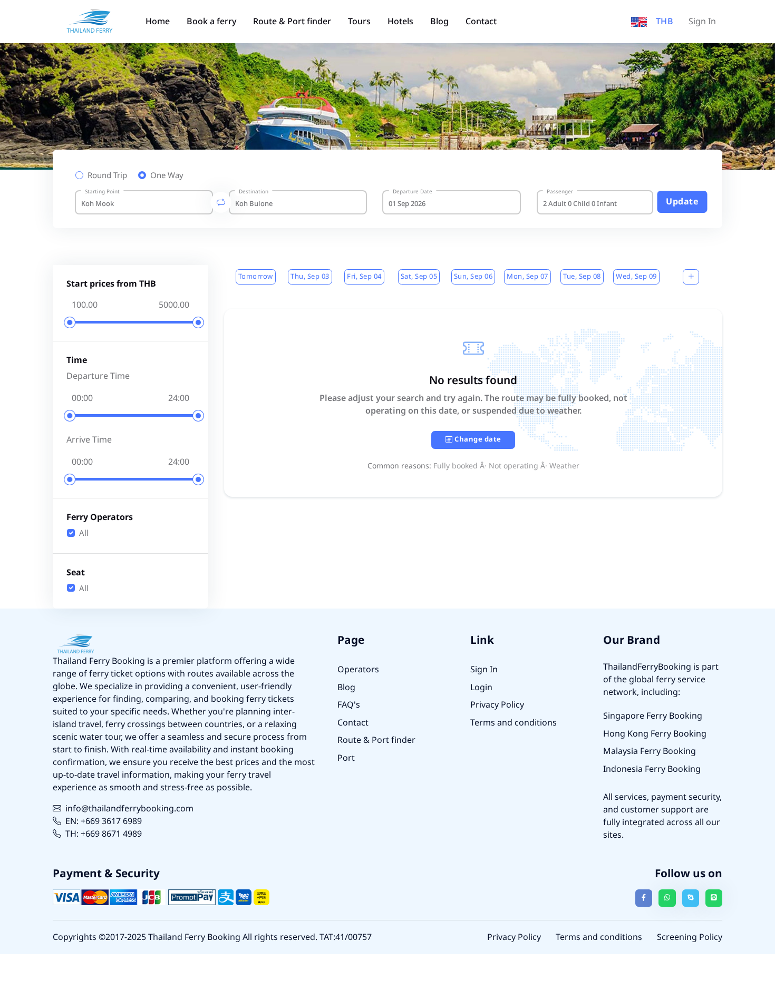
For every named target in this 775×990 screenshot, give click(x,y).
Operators (358, 669)
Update (682, 201)
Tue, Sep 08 (582, 276)
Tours (359, 21)
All (84, 534)
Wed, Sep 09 (636, 276)
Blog (439, 21)
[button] (639, 21)
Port (346, 758)
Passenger (560, 192)
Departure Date (412, 192)
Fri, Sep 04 (364, 276)
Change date (477, 439)
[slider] (70, 322)
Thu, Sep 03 (310, 276)
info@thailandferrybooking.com (129, 808)
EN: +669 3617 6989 (103, 821)
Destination (253, 192)
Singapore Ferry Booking (652, 716)
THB (665, 21)
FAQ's (348, 705)
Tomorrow (255, 276)
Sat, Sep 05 (419, 276)
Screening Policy (689, 937)
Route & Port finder (292, 21)
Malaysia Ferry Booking (649, 751)
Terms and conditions (513, 723)
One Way (166, 176)
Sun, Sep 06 (473, 276)
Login (481, 687)
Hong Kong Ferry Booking (654, 734)
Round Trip (107, 176)
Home (158, 21)
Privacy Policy (497, 705)
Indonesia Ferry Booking (652, 769)
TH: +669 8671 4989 (103, 834)
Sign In (702, 21)
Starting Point (102, 192)
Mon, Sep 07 (527, 276)
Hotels (400, 21)
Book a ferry (211, 21)
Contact (481, 21)
